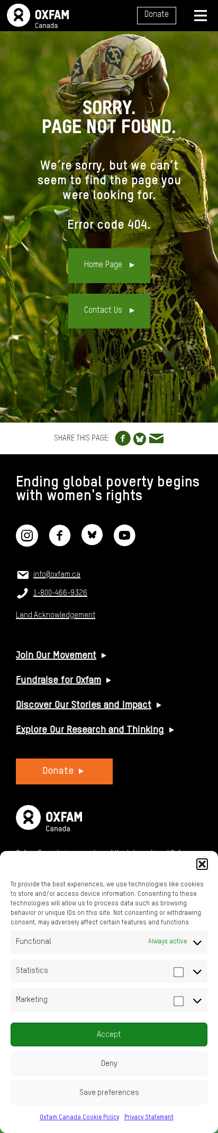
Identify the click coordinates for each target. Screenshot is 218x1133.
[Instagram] (27, 542)
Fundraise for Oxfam (58, 680)
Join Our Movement (56, 655)
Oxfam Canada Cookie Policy (79, 1118)
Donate (156, 15)
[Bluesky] (92, 542)
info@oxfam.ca (56, 574)
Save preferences (109, 1093)
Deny (109, 1064)
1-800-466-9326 (60, 593)
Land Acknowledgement (55, 615)
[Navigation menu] (200, 15)
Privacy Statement (149, 1118)
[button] (202, 864)
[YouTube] (124, 542)
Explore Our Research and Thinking (90, 730)
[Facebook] (60, 542)
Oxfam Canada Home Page (38, 16)
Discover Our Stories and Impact (83, 705)
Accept (109, 1034)
